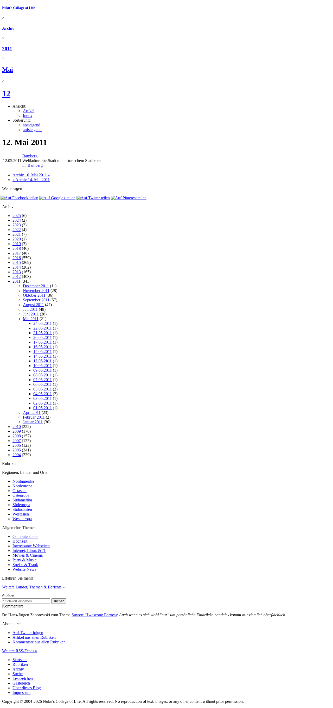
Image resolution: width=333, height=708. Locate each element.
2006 (16, 445)
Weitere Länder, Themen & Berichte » (33, 587)
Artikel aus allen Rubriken (34, 637)
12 (6, 93)
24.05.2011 (42, 323)
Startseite (19, 659)
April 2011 (32, 412)
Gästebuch (21, 683)
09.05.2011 (42, 370)
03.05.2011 (42, 398)
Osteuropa (20, 495)
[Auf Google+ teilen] (57, 198)
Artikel (28, 111)
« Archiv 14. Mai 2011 (31, 179)
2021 (16, 234)
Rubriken (20, 664)
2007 (16, 440)
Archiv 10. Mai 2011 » (31, 175)
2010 (16, 426)
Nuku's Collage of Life (18, 8)
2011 (7, 48)
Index (27, 115)
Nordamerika (23, 481)
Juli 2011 (30, 309)
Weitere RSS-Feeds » (19, 651)
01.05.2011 (42, 408)
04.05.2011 (42, 394)
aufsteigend (32, 129)
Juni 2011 (31, 314)
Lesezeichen (22, 678)
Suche (17, 674)
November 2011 (36, 290)
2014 (16, 267)
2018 (16, 248)
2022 (16, 229)
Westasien (20, 514)
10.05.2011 (42, 365)
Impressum (21, 692)
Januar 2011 (33, 422)
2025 (16, 215)
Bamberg (29, 156)
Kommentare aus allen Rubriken (39, 642)
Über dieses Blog (26, 688)
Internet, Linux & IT (29, 550)
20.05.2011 (42, 337)
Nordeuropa (22, 486)
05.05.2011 (42, 389)
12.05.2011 (42, 361)
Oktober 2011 (34, 295)
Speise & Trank (25, 564)
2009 (16, 431)
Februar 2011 (34, 417)
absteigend (31, 125)
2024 (16, 220)
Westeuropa (22, 519)
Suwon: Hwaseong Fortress (94, 615)
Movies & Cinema (27, 555)
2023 (16, 225)
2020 (16, 239)
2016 (16, 258)
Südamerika (22, 500)
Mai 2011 (31, 318)
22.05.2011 (42, 328)
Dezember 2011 (36, 286)
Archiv (8, 28)
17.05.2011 (42, 342)
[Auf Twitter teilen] (93, 198)
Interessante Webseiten (31, 546)
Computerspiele (25, 536)
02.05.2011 (42, 403)
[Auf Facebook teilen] (19, 198)
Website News (24, 569)
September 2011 (36, 300)
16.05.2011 (42, 347)
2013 (16, 272)
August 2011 (33, 304)
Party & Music (24, 560)
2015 (16, 262)
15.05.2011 (42, 351)
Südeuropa (21, 504)
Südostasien (22, 509)
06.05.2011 (42, 384)
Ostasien (19, 490)
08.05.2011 (42, 375)
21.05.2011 (42, 333)
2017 (16, 253)
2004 (16, 454)
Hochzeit (19, 541)
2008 (16, 436)
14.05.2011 (42, 356)
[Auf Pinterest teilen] (128, 198)
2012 (16, 276)
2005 (16, 450)
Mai (7, 69)
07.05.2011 (42, 379)
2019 (16, 243)
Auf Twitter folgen (27, 632)
